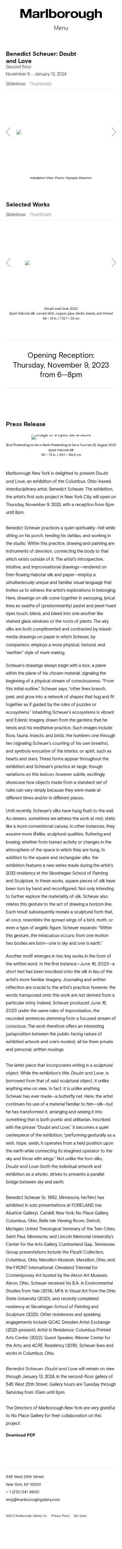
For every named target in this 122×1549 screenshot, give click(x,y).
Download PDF (21, 1434)
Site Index (80, 1515)
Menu (61, 27)
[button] (8, 132)
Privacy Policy (61, 1515)
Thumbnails (41, 83)
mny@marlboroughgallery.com (33, 1499)
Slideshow (15, 83)
